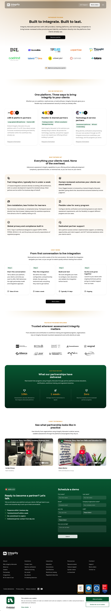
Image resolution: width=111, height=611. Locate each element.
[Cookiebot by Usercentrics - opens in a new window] (10, 608)
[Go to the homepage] (10, 553)
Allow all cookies (97, 599)
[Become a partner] (55, 37)
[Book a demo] (95, 5)
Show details (25, 607)
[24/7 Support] (84, 5)
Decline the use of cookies (97, 604)
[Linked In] (38, 589)
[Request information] (14, 142)
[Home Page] (13, 4)
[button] (103, 5)
